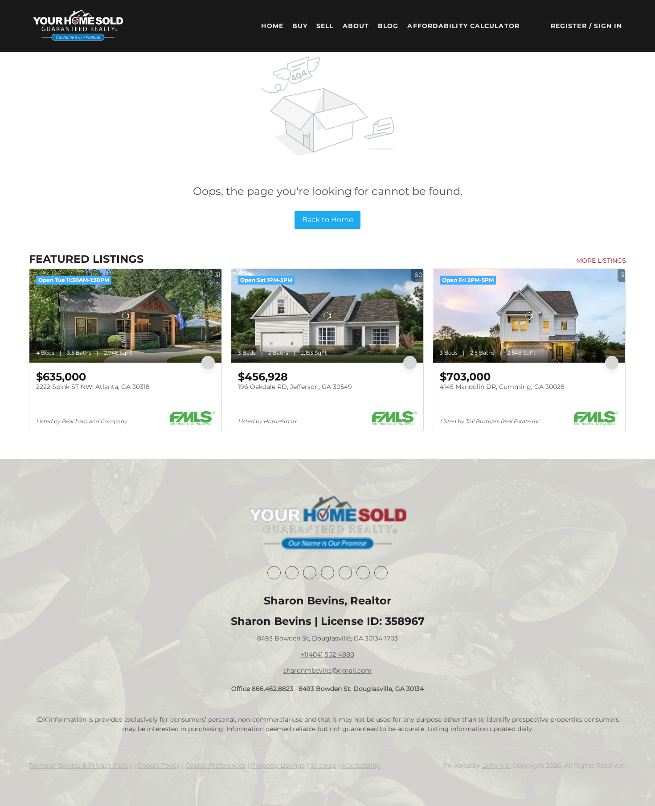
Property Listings (278, 765)
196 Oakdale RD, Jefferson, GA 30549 (295, 387)
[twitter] (309, 572)
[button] (78, 26)
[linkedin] (292, 572)
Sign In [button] (608, 26)
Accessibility (361, 765)
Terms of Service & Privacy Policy (80, 765)
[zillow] (327, 572)
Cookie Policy (159, 765)
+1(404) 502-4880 (327, 654)
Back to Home (327, 219)
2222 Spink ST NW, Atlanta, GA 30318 (93, 387)
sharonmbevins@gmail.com (327, 670)
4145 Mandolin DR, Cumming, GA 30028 (502, 387)
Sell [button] (324, 26)
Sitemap (323, 765)
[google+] (381, 572)
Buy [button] (299, 26)
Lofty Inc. (496, 765)
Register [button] (569, 26)
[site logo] (327, 524)
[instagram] (345, 572)
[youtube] (363, 572)
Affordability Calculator (463, 26)
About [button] (356, 26)
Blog (388, 26)
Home (272, 26)
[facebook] (274, 572)
